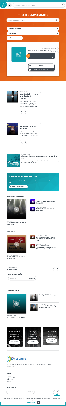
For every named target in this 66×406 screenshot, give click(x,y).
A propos (9, 376)
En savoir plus (31, 402)
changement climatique (49, 48)
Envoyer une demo (14, 342)
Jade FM (14, 316)
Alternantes (37, 48)
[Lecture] (28, 56)
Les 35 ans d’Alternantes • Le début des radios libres (16, 257)
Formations (10, 379)
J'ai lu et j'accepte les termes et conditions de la (23, 282)
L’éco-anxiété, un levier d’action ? (39, 51)
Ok (38, 402)
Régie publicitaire (11, 378)
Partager (41, 65)
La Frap (14, 221)
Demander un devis (51, 340)
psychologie (55, 51)
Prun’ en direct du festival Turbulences (28, 127)
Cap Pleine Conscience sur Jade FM (16, 317)
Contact (9, 381)
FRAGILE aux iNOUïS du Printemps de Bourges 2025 (16, 223)
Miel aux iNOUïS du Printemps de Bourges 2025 (45, 209)
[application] (41, 56)
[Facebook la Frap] (53, 268)
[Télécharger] (25, 112)
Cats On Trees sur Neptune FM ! (47, 296)
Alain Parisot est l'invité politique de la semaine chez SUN (49, 306)
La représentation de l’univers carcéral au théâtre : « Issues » (29, 96)
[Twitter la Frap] (57, 268)
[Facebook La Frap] (57, 392)
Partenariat (10, 367)
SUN (27, 91)
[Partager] (21, 112)
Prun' (27, 124)
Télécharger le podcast (41, 70)
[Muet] (52, 58)
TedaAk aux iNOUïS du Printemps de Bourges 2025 (45, 202)
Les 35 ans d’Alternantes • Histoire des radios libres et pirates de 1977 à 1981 (46, 238)
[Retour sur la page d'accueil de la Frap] (3, 5)
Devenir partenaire (33, 342)
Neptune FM (48, 294)
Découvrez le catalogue (17, 186)
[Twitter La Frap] (53, 392)
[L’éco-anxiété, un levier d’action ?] (19, 61)
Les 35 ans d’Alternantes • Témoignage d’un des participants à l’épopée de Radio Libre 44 (46, 247)
